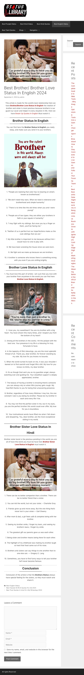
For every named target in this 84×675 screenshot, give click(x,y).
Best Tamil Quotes (8, 30)
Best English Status (61, 24)
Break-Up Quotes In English (26, 113)
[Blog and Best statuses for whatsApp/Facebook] (15, 10)
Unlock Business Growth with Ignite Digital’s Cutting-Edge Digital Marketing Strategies (73, 239)
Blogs (21, 30)
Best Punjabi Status (9, 24)
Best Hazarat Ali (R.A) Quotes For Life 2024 (21, 588)
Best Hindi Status (26, 24)
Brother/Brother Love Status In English (26, 106)
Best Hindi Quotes (43, 24)
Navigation (33, 30)
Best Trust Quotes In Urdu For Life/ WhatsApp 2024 (24, 590)
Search (70, 41)
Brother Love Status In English (30, 279)
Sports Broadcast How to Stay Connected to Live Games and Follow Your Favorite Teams (73, 160)
